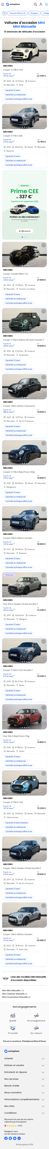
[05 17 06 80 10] (46, 4)
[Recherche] (35, 4)
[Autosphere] (12, 4)
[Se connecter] (41, 4)
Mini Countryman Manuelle (16, 997)
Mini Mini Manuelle (13, 990)
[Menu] (3, 4)
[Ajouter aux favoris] (43, 41)
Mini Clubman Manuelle (14, 993)
